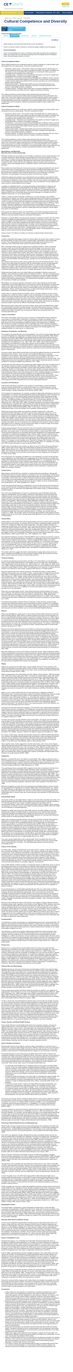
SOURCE (33, 35)
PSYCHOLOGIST (29, 12)
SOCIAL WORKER (67, 12)
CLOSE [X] (54, 40)
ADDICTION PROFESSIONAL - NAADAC (12, 12)
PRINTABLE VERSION (45, 35)
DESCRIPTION (15, 35)
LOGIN (65, 4)
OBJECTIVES (25, 35)
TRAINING (5, 35)
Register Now (65, 6)
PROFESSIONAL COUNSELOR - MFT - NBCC (48, 12)
